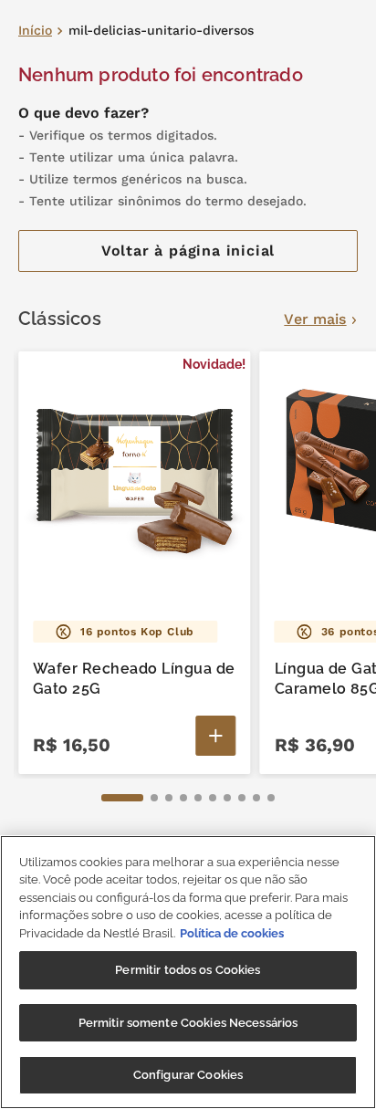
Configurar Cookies (188, 1075)
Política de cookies (232, 933)
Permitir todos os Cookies (187, 970)
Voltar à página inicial (188, 250)
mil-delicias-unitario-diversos (161, 30)
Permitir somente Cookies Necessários (188, 1023)
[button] (122, 797)
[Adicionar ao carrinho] (216, 736)
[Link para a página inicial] (35, 30)
